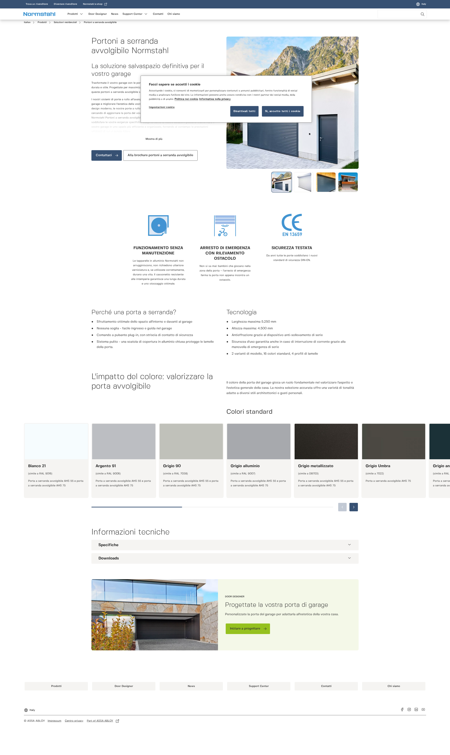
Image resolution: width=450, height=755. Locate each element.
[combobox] (402, 14)
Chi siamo (174, 14)
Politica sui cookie (186, 99)
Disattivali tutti (244, 111)
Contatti (158, 14)
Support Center (132, 14)
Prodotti (73, 14)
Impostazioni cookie (162, 107)
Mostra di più (154, 139)
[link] (37, 4)
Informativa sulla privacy (215, 99)
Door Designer (97, 14)
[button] (81, 14)
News (114, 14)
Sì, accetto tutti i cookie (283, 111)
